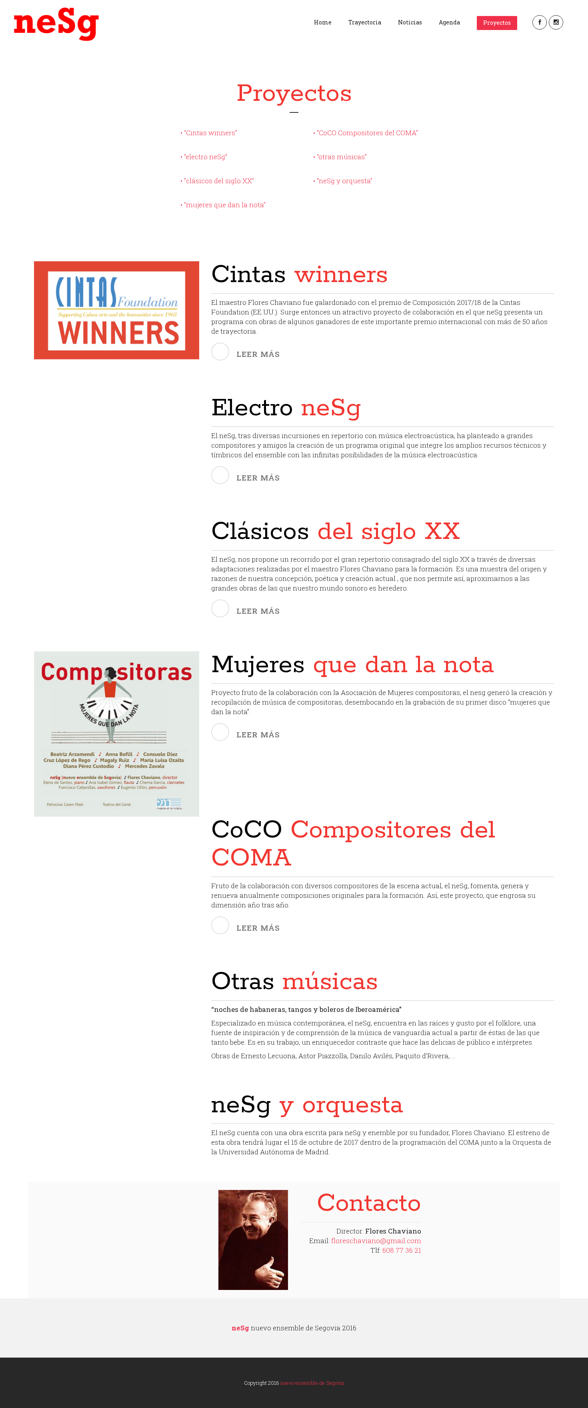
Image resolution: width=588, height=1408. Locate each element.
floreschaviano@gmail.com (376, 1240)
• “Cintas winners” (208, 132)
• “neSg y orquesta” (342, 180)
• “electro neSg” (203, 156)
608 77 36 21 (401, 1250)
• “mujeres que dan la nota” (223, 204)
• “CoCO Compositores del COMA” (365, 132)
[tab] (382, 352)
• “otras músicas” (340, 156)
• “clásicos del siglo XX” (217, 180)
